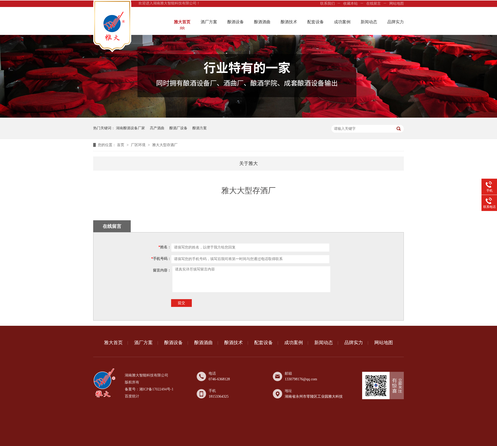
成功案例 (342, 22)
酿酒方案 (199, 128)
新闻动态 (369, 22)
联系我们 (327, 3)
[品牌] (248, 116)
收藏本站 (350, 3)
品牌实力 (395, 22)
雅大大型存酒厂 (165, 145)
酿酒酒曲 (262, 22)
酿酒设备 (235, 22)
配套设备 (315, 22)
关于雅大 (248, 163)
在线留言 (373, 3)
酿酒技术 (289, 22)
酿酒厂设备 (178, 128)
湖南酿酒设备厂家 (130, 128)
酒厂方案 (209, 22)
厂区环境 (139, 145)
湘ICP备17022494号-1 (156, 389)
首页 (121, 145)
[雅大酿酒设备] (104, 396)
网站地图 (396, 3)
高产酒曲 (157, 128)
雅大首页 (182, 22)
